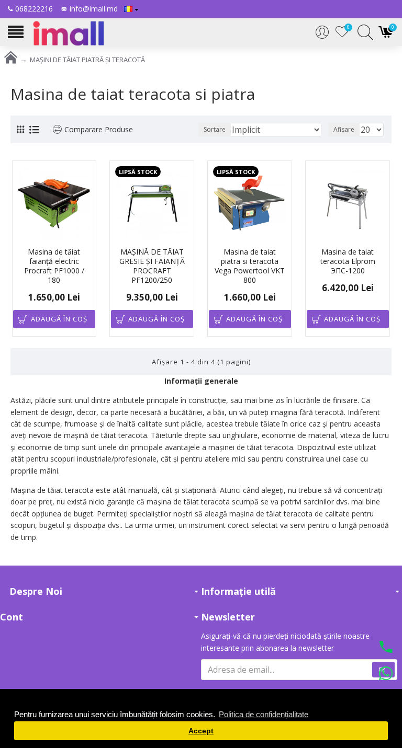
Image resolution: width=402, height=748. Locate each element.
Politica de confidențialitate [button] (263, 714)
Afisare (343, 129)
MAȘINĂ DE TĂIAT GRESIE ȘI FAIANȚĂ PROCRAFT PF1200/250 (152, 266)
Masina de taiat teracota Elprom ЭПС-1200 (347, 261)
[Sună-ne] (385, 648)
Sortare (215, 129)
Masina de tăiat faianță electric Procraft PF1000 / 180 (54, 266)
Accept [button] (201, 731)
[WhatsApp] (385, 675)
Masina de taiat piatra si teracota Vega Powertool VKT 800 (250, 266)
